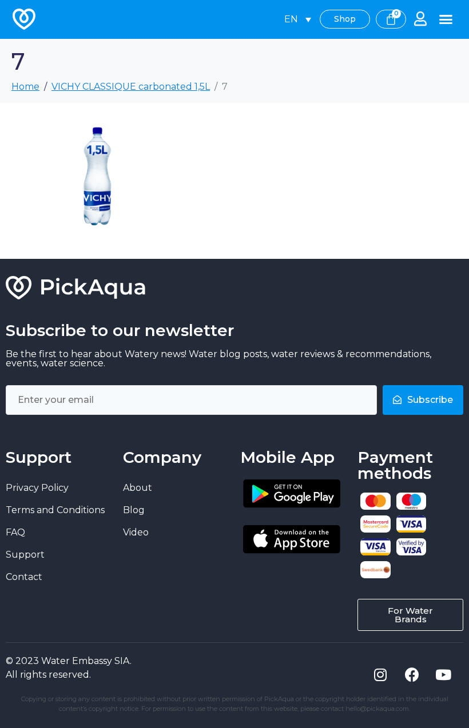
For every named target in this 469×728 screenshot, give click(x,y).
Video (136, 532)
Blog (134, 510)
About (137, 487)
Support (25, 554)
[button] (446, 19)
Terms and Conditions (55, 510)
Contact (24, 576)
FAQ (15, 532)
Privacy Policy (37, 487)
